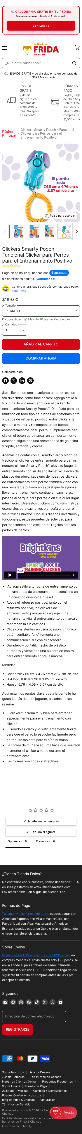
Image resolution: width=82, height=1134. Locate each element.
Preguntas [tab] (43, 841)
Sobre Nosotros (13, 1072)
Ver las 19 (41, 25)
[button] (63, 1113)
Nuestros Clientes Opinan (19, 1081)
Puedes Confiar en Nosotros (21, 1095)
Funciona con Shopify (17, 1126)
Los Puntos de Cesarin (45, 1077)
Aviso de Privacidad (15, 1090)
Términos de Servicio (16, 1104)
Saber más (19, 291)
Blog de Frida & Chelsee (18, 1099)
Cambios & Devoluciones (50, 1090)
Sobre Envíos (11, 1086)
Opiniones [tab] (15, 841)
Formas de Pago (36, 1086)
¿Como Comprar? (14, 1077)
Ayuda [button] (69, 1112)
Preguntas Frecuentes (57, 1081)
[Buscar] (74, 63)
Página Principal (9, 133)
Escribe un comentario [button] (43, 821)
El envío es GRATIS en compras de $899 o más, (36, 955)
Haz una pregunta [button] (43, 832)
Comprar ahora (41, 358)
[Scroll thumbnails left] (5, 231)
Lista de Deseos (40, 1072)
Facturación (48, 1099)
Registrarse (17, 1029)
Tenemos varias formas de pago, (25, 913)
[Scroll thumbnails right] (75, 231)
